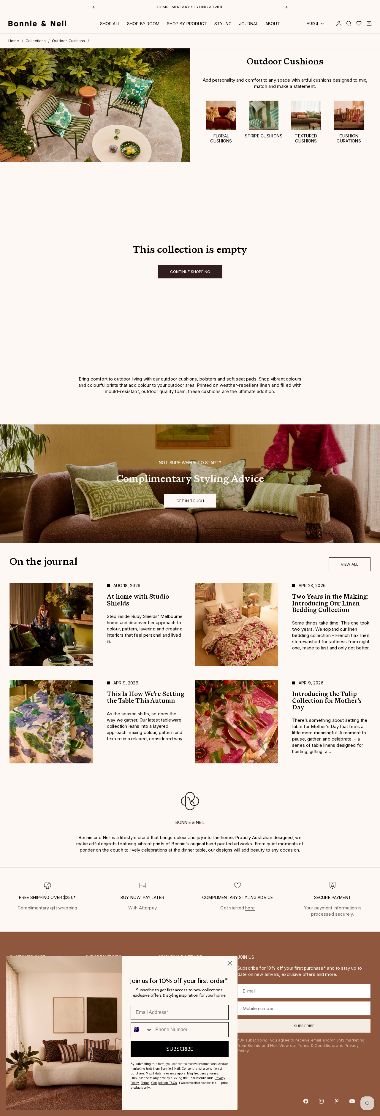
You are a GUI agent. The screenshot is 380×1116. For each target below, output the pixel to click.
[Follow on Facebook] (306, 1101)
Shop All (110, 23)
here (250, 908)
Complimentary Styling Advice (190, 6)
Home (13, 41)
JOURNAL (248, 23)
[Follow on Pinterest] (337, 1101)
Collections (36, 41)
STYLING (223, 23)
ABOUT (272, 23)
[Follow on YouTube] (352, 1101)
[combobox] (141, 1030)
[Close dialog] (230, 963)
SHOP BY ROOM (143, 23)
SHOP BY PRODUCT (187, 23)
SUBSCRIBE (179, 1049)
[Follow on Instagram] (321, 1101)
